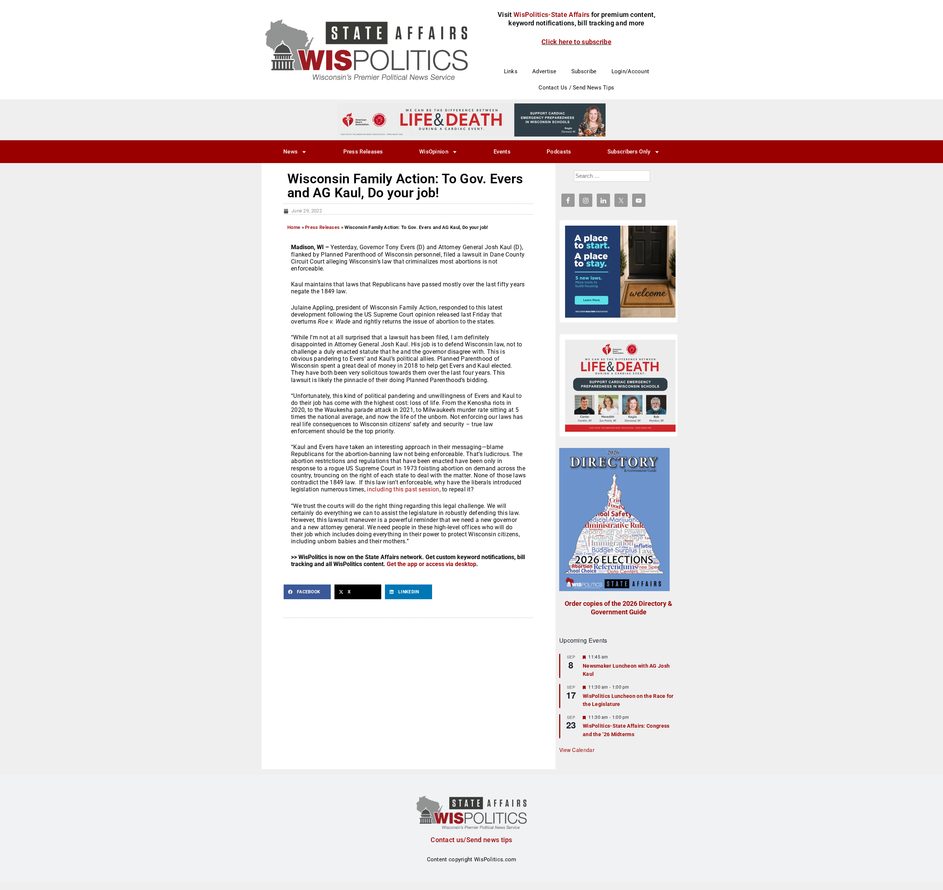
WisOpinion (433, 151)
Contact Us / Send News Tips (576, 87)
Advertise (544, 71)
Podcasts (559, 151)
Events (502, 151)
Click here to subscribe (576, 42)
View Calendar (577, 749)
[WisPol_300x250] (620, 272)
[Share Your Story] (620, 386)
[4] (471, 119)
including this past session (403, 489)
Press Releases (363, 151)
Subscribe (584, 71)
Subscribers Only (629, 151)
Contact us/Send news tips (471, 840)
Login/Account (630, 71)
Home (293, 227)
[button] (307, 591)
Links (511, 71)
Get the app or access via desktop (431, 564)
